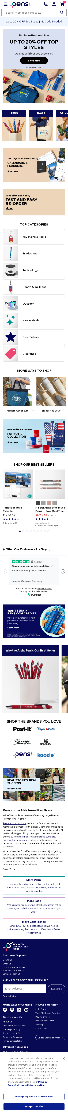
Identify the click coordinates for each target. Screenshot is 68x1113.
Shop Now (34, 60)
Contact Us (41, 1028)
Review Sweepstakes (12, 1041)
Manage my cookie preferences (34, 1096)
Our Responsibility (11, 1029)
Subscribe (56, 988)
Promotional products (14, 823)
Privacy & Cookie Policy (14, 1025)
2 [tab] (35, 410)
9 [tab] (48, 531)
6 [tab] (37, 531)
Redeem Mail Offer (44, 1020)
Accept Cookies (34, 1106)
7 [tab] (41, 531)
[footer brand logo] (15, 947)
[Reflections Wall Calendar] (18, 484)
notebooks (9, 839)
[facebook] (5, 1011)
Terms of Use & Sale (12, 1033)
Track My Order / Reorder (47, 1013)
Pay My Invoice (42, 1016)
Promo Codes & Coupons (15, 1051)
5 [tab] (34, 531)
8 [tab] (45, 531)
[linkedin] (19, 1011)
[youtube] (26, 1011)
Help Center (41, 1009)
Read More (9, 869)
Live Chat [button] (7, 960)
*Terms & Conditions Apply (34, 67)
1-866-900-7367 (18, 967)
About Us (7, 1021)
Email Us (7, 963)
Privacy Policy (9, 996)
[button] (5, 503)
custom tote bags (20, 836)
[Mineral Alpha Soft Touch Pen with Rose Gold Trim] (50, 484)
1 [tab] (33, 410)
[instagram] (12, 1011)
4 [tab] (30, 531)
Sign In (9, 208)
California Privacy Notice (30, 1085)
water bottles (38, 836)
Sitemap (39, 1024)
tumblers (50, 836)
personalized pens (28, 839)
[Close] (64, 1058)
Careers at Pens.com (12, 1037)
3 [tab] (27, 531)
